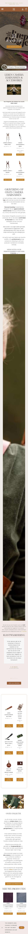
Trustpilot (23, 631)
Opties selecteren (9, 726)
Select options (8, 154)
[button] (2, 9)
